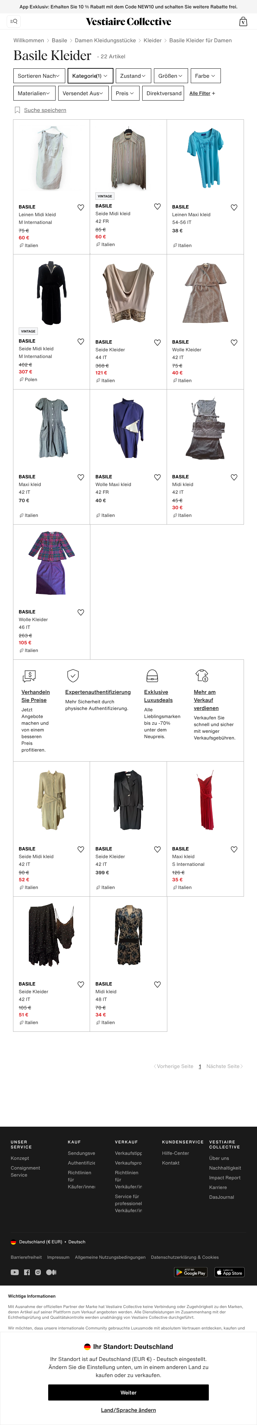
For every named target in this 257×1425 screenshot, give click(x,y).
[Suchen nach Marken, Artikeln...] (14, 21)
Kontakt (170, 1163)
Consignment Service (25, 1172)
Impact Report (225, 1177)
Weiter (128, 1392)
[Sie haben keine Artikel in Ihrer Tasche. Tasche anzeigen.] (243, 21)
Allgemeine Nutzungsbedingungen (110, 1257)
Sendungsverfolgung (91, 1153)
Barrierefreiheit (26, 1257)
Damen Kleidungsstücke (105, 40)
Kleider (153, 40)
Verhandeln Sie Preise (35, 696)
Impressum (58, 1257)
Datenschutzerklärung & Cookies (185, 1257)
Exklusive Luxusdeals (158, 696)
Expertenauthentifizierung (98, 692)
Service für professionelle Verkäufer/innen (133, 1203)
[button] (243, 21)
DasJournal (221, 1197)
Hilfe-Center (175, 1153)
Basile (59, 40)
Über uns (219, 1158)
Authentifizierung (87, 1163)
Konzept (20, 1158)
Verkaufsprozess (133, 1163)
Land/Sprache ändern (128, 1410)
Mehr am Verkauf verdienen (206, 700)
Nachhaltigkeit (225, 1168)
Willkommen (28, 40)
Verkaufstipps (130, 1153)
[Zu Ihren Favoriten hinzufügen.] (81, 207)
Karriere (218, 1187)
